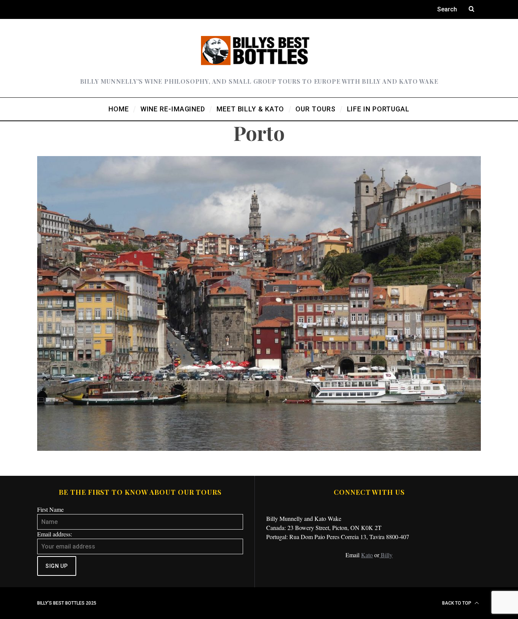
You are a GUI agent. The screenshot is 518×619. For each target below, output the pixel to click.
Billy (385, 555)
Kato (367, 555)
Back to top (457, 603)
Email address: (54, 534)
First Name (50, 509)
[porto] (259, 448)
